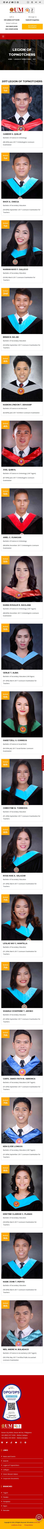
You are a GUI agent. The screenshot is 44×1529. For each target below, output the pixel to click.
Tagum (5, 1493)
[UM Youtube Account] (12, 2)
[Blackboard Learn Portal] (28, 2)
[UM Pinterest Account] (18, 2)
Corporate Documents (11, 1478)
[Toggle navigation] (3, 36)
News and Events (9, 1456)
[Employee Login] (36, 2)
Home (10, 59)
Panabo (5, 1497)
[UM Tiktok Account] (10, 2)
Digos (5, 1506)
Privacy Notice (28, 1525)
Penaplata (6, 1501)
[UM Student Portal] (32, 2)
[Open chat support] (39, 1517)
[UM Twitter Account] (7, 2)
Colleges (6, 1470)
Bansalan (6, 1510)
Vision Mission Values (10, 1474)
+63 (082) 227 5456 (11, 20)
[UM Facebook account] (4, 2)
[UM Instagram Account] (15, 2)
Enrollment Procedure (32, 26)
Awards (5, 1461)
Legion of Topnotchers (22, 59)
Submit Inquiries (32, 20)
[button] (39, 1517)
